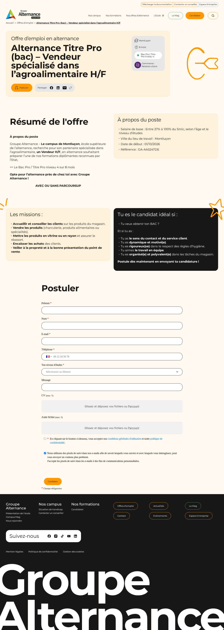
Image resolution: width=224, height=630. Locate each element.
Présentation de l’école (18, 513)
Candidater (77, 509)
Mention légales (14, 551)
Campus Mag (13, 517)
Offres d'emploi (25, 22)
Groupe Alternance (16, 506)
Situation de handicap (51, 509)
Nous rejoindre (14, 521)
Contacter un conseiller (51, 513)
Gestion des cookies (73, 551)
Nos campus (50, 504)
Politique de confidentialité (43, 551)
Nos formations (85, 504)
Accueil (10, 22)
